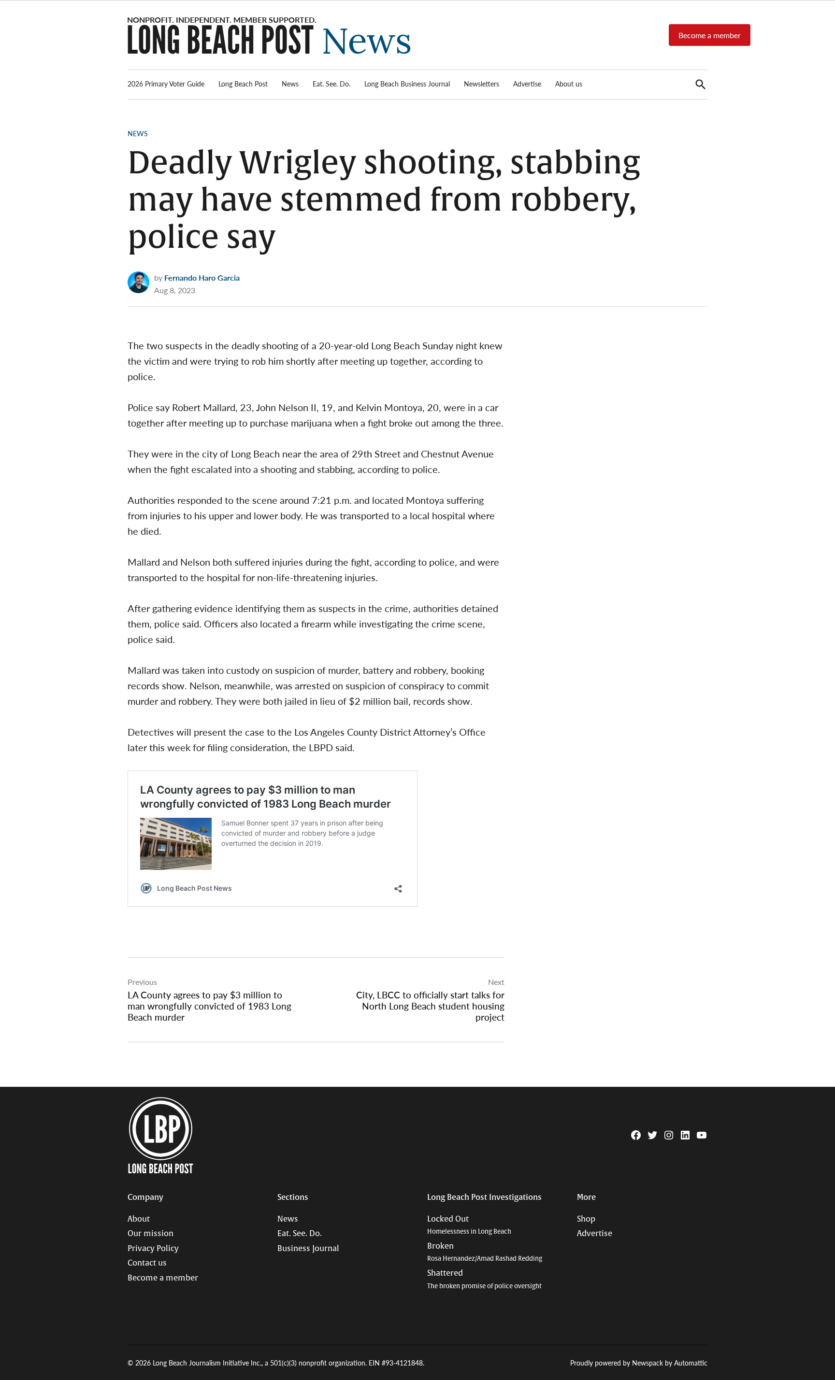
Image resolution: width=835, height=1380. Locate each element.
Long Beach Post (243, 83)
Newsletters (481, 83)
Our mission (150, 1233)
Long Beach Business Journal (407, 83)
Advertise (527, 83)
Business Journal (308, 1248)
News (290, 83)
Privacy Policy (153, 1248)
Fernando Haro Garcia (202, 277)
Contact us (147, 1263)
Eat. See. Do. (331, 83)
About (139, 1219)
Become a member (709, 35)
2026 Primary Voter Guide (166, 83)
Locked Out (469, 1225)
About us (568, 83)
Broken (484, 1252)
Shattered (484, 1279)
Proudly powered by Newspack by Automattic (638, 1362)
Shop (586, 1219)
